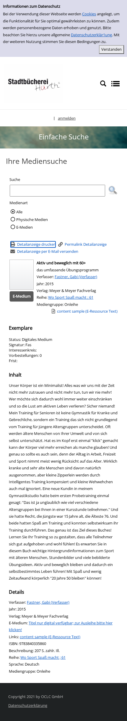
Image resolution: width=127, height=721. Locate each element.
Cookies (89, 14)
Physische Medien (32, 219)
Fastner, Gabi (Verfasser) (76, 276)
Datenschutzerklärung (27, 705)
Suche (14, 179)
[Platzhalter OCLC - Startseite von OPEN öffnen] (34, 83)
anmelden (67, 118)
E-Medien (24, 227)
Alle (19, 212)
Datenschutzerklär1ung (91, 34)
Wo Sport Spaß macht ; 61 (70, 297)
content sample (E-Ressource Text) (50, 636)
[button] (113, 190)
